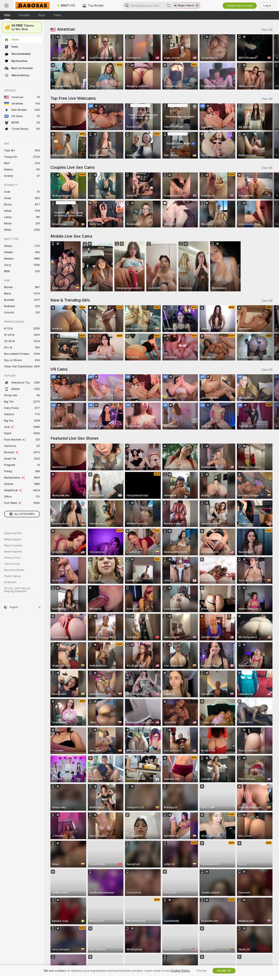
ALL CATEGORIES (24, 514)
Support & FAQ (12, 533)
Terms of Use (12, 563)
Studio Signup (12, 576)
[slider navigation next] (269, 61)
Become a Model (14, 570)
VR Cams (59, 369)
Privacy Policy (12, 557)
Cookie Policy (180, 970)
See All (267, 30)
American (66, 29)
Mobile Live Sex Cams (71, 236)
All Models (10, 582)
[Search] (169, 5)
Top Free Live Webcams (73, 98)
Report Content (13, 545)
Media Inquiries (13, 551)
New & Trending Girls (70, 300)
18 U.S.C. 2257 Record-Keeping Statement (17, 590)
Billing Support (12, 539)
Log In (267, 5)
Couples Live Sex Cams (72, 167)
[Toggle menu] (6, 5)
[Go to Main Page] (33, 5)
